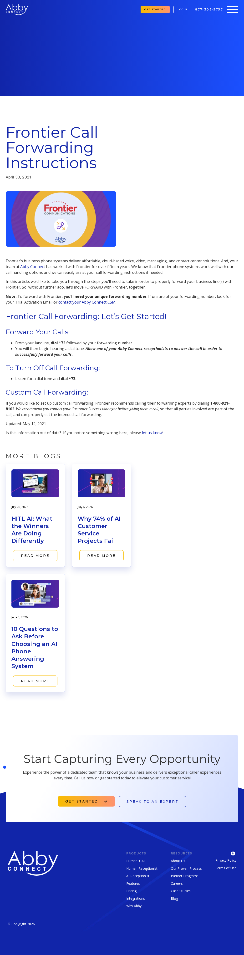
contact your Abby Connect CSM (87, 302)
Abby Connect (32, 266)
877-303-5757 (209, 9)
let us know (152, 432)
